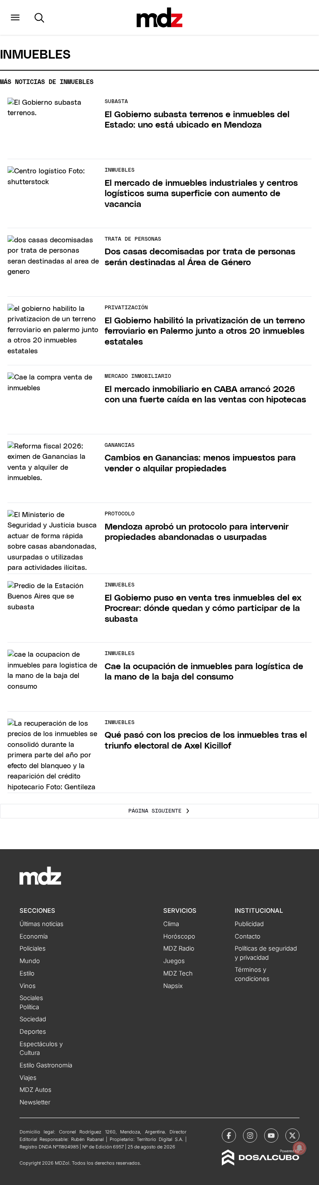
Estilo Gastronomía (46, 1065)
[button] (15, 17)
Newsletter (35, 1102)
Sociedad (33, 1019)
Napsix (173, 986)
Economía (34, 936)
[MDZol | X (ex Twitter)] (292, 1135)
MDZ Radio (178, 948)
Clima (171, 924)
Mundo (30, 961)
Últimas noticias (42, 924)
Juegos (174, 961)
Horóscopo (179, 936)
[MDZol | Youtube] (271, 1135)
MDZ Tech (178, 973)
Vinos (28, 986)
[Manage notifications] (299, 1148)
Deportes (33, 1031)
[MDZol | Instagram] (250, 1135)
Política (29, 1007)
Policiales (33, 948)
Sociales (31, 998)
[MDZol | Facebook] (229, 1135)
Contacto (247, 936)
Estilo (27, 973)
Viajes (28, 1078)
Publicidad (249, 924)
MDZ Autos (36, 1090)
